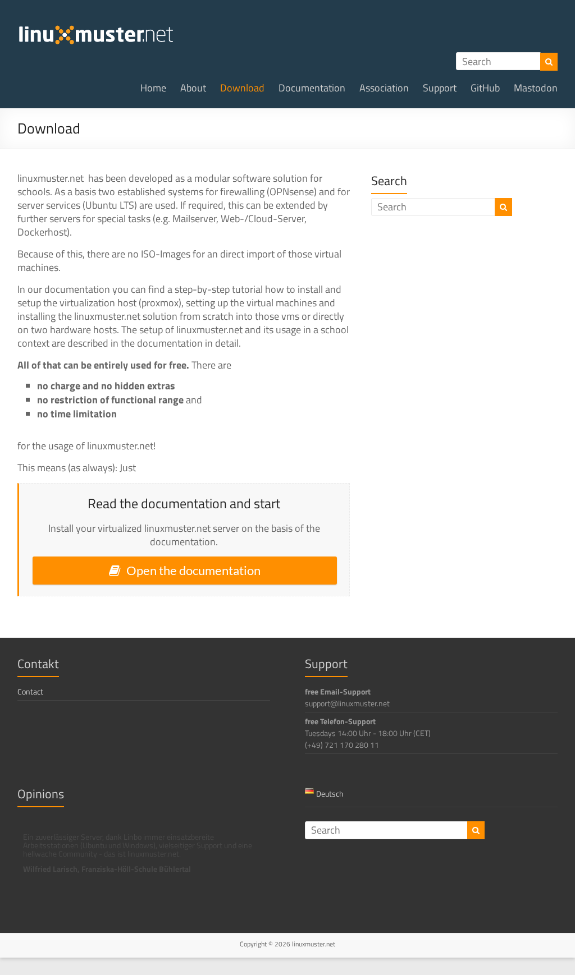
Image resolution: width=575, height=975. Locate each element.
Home (153, 87)
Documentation (312, 87)
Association (384, 87)
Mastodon (536, 87)
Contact (30, 691)
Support (440, 87)
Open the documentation (193, 570)
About (193, 87)
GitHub (485, 87)
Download (242, 87)
